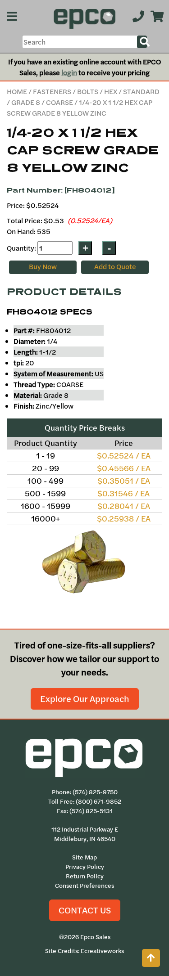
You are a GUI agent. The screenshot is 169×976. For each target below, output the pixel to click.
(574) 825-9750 (95, 791)
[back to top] (151, 958)
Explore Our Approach (84, 698)
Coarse (59, 102)
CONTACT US (85, 910)
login (69, 72)
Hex (110, 91)
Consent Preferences (84, 885)
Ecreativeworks (102, 950)
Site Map (84, 857)
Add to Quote (115, 266)
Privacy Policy (84, 866)
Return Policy (85, 876)
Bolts (87, 91)
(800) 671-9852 (98, 801)
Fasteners (52, 91)
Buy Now (43, 266)
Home (17, 91)
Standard (141, 91)
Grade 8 (25, 102)
